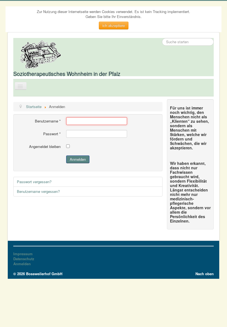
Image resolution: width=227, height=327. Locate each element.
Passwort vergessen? (34, 181)
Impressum (23, 253)
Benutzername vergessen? (38, 191)
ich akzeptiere (113, 25)
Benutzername (48, 121)
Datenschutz (23, 258)
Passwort (52, 133)
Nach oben (204, 273)
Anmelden (78, 159)
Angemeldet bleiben (45, 146)
